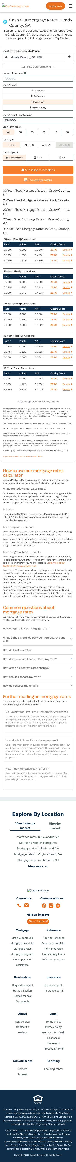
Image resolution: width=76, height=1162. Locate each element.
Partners (22, 1074)
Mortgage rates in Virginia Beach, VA (38, 854)
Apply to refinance (53, 938)
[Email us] (27, 906)
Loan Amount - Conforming (17, 114)
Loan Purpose (10, 84)
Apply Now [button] (55, 6)
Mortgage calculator (22, 943)
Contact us (22, 1027)
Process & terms (53, 1049)
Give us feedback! (38, 921)
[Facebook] (45, 906)
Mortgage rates (22, 949)
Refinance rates (53, 949)
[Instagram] (52, 906)
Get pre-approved (22, 938)
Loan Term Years (12, 126)
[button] (69, 57)
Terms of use (53, 1022)
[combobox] (37, 57)
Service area (22, 1022)
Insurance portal (53, 990)
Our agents (22, 1001)
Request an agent (22, 985)
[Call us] (20, 906)
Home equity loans (53, 954)
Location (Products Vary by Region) (22, 50)
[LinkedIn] (59, 906)
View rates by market (25, 825)
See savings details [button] (40, 180)
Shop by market (55, 825)
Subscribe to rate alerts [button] (40, 170)
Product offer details (54, 1032)
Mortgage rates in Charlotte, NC (38, 860)
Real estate (22, 977)
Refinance (53, 930)
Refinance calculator (53, 943)
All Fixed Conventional (36, 66)
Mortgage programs (22, 954)
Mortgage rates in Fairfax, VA (38, 843)
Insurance (54, 977)
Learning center (53, 1069)
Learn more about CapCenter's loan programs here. (34, 564)
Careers (22, 1069)
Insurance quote (53, 985)
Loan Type (8, 139)
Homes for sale (22, 996)
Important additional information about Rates (23, 456)
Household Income (13, 73)
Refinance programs (54, 959)
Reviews (22, 1032)
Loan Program (10, 152)
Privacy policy (53, 1027)
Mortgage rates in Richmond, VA (38, 848)
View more (35, 866)
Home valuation (22, 990)
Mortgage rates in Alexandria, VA (38, 837)
